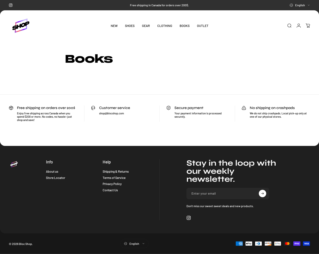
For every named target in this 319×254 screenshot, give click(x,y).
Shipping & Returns (116, 171)
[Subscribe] (262, 193)
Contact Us (110, 190)
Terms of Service (114, 177)
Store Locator (55, 177)
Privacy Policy (112, 184)
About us (52, 171)
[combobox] (300, 5)
